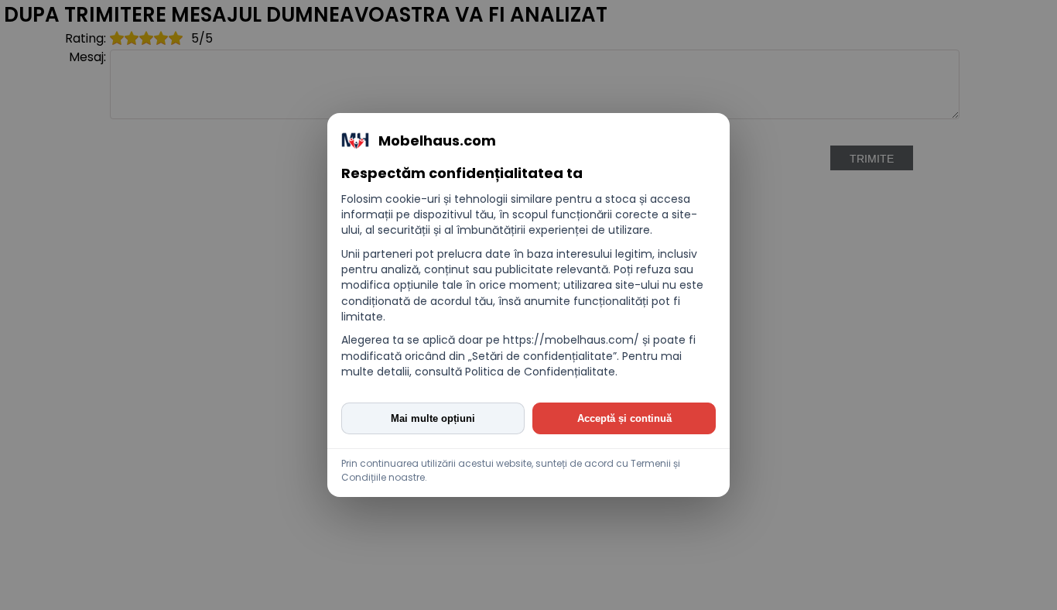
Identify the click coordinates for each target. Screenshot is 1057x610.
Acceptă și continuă (624, 418)
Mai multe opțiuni (433, 418)
